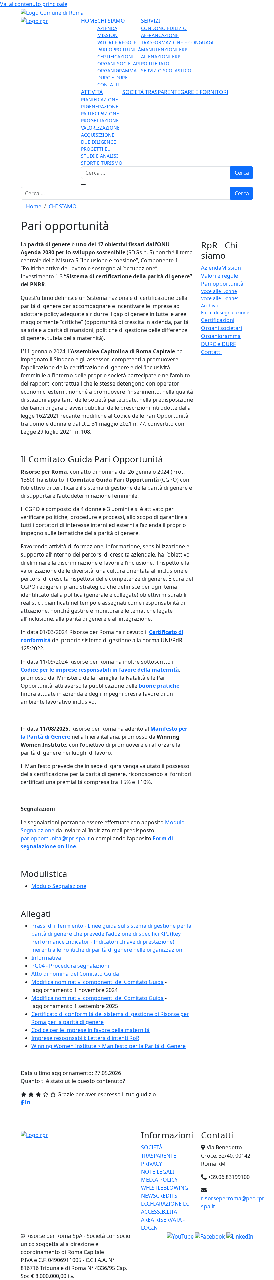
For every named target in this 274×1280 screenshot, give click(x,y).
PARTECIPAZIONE (100, 113)
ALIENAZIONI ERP (160, 56)
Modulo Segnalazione (58, 886)
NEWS (148, 1195)
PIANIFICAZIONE (99, 99)
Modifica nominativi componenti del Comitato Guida (97, 982)
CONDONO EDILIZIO (164, 28)
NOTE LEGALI (157, 1171)
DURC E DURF (112, 77)
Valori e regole (219, 275)
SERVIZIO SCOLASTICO (166, 70)
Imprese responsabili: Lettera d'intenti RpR (85, 1038)
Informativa (46, 957)
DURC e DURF (218, 344)
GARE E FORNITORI (204, 92)
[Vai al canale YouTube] (180, 1236)
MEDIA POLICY (159, 1179)
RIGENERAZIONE (99, 106)
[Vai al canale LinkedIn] (239, 1236)
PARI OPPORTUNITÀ (119, 49)
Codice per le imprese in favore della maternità (90, 1030)
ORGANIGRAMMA (117, 70)
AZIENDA (107, 28)
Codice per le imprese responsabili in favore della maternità (100, 669)
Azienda (211, 267)
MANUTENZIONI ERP (164, 49)
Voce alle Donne (219, 291)
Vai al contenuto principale (33, 4)
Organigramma (221, 336)
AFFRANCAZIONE (160, 35)
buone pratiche (159, 685)
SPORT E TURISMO (101, 163)
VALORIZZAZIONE (100, 127)
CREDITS (166, 1195)
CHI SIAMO (111, 20)
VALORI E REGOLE (116, 42)
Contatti (211, 352)
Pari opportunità (222, 283)
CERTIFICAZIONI (115, 56)
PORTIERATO (155, 63)
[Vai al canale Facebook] (210, 1236)
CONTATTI (108, 84)
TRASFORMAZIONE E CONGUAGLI (178, 42)
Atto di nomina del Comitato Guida (75, 973)
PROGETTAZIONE (100, 120)
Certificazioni (217, 320)
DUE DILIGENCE (98, 142)
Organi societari (221, 328)
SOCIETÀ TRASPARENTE (151, 92)
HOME (89, 20)
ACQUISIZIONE (97, 135)
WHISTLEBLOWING (164, 1187)
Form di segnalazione (225, 312)
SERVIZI (150, 20)
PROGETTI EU (96, 149)
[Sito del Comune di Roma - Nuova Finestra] (52, 12)
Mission (231, 267)
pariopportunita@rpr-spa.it (55, 838)
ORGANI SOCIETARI (119, 63)
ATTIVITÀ (92, 92)
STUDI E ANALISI (99, 156)
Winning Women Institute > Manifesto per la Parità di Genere (108, 1046)
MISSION (107, 35)
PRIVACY (151, 1163)
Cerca (242, 172)
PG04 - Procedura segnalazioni (70, 965)
